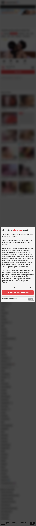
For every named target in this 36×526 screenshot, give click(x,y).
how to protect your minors (9, 298)
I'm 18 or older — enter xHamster (18, 292)
